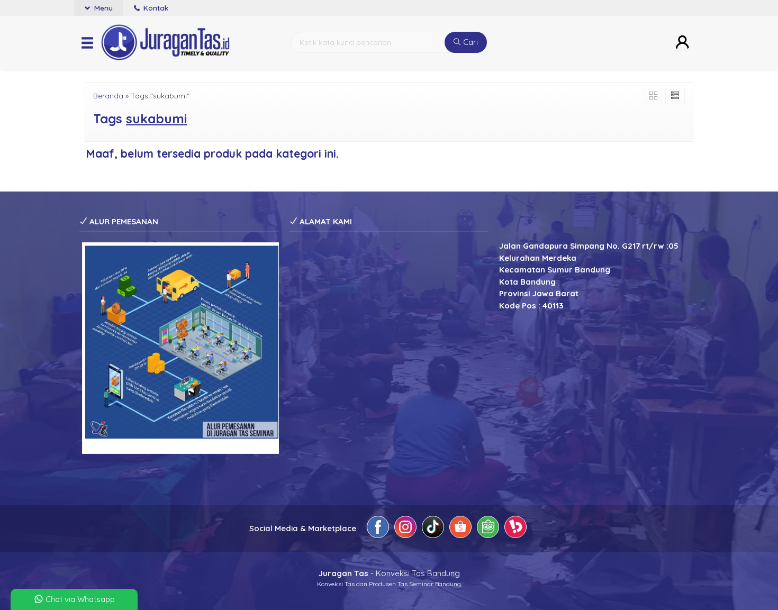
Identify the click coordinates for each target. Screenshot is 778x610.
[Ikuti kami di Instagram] (405, 529)
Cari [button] (469, 42)
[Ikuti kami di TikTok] (433, 529)
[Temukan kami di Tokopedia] (488, 529)
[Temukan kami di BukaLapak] (515, 529)
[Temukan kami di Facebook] (378, 529)
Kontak (154, 7)
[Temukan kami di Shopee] (460, 529)
